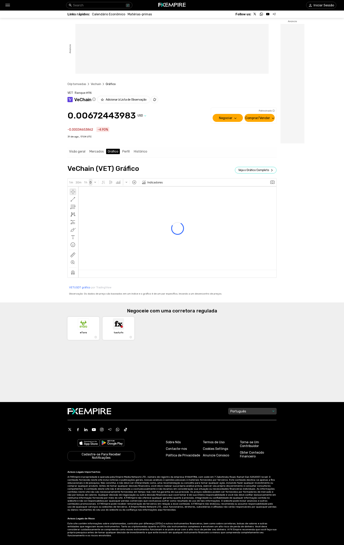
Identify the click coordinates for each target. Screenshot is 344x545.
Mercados (96, 151)
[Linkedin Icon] (85, 429)
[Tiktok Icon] (125, 429)
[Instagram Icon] (101, 429)
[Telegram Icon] (109, 429)
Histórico (140, 151)
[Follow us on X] (255, 14)
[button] (7, 5)
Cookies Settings (215, 449)
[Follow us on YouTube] (267, 14)
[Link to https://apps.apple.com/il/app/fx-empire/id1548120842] (89, 443)
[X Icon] (69, 429)
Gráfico (113, 151)
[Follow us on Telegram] (274, 14)
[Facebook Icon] (77, 429)
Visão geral (77, 151)
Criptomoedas (76, 84)
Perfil (126, 151)
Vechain (96, 84)
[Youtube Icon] (93, 429)
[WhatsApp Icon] (117, 429)
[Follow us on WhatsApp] (261, 14)
